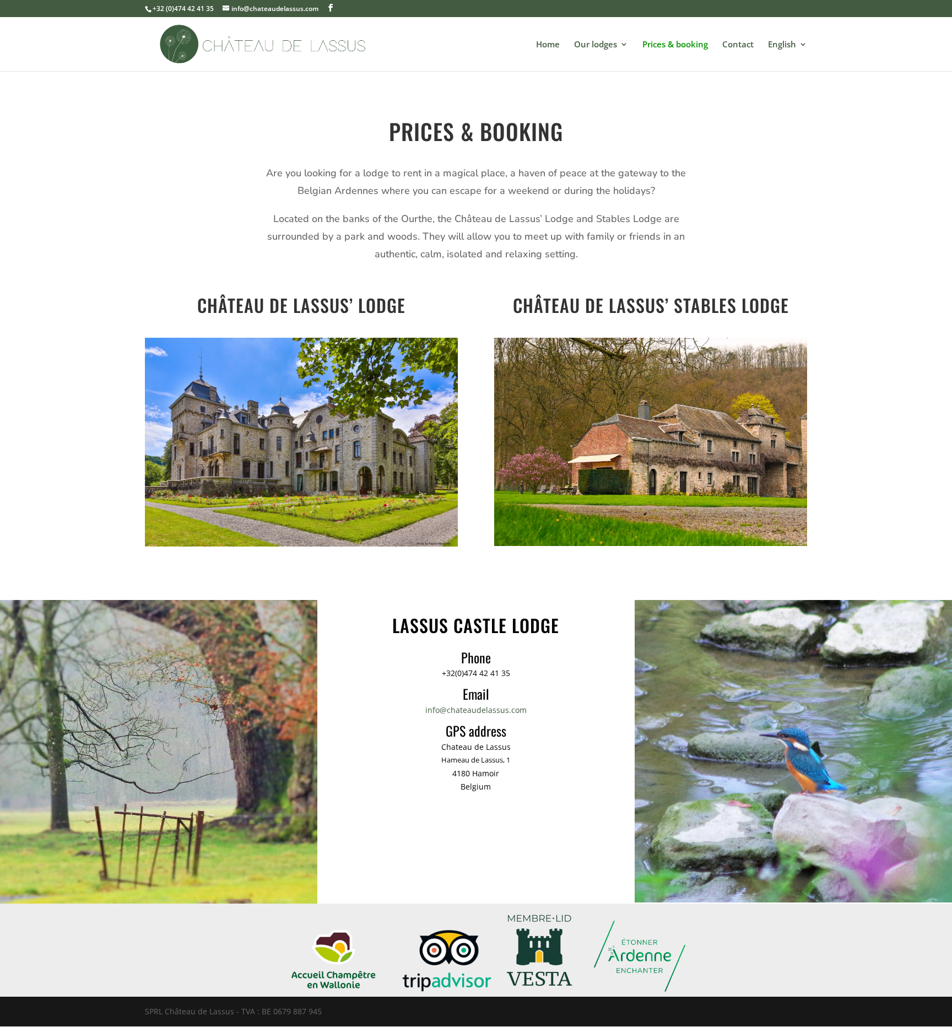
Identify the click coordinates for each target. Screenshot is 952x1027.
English (782, 45)
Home (548, 45)
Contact (738, 45)
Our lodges (595, 45)
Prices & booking (675, 45)
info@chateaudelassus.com (476, 710)
